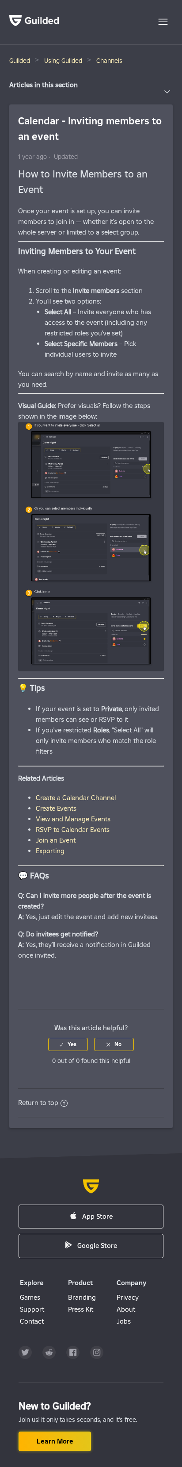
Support (32, 1309)
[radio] (68, 1044)
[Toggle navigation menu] (163, 22)
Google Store (97, 1245)
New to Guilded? (55, 1406)
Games (30, 1297)
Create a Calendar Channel (76, 797)
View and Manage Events (73, 819)
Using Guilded (63, 61)
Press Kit (80, 1309)
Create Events (56, 808)
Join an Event (56, 840)
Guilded (19, 61)
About (126, 1309)
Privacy (128, 1297)
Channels (109, 61)
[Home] (34, 23)
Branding (82, 1297)
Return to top (38, 1102)
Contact (32, 1321)
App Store (97, 1216)
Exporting (50, 851)
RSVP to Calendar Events (73, 829)
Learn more (55, 1441)
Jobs (124, 1321)
